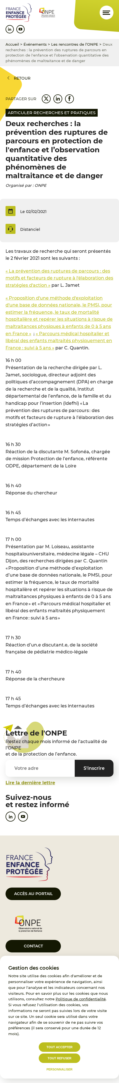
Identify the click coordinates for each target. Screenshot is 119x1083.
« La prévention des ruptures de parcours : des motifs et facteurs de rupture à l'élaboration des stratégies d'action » (59, 278)
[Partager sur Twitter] (46, 99)
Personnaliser (59, 1069)
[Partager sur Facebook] (69, 99)
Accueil (12, 44)
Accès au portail (33, 893)
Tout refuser (59, 1058)
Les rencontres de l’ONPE (74, 44)
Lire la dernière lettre (30, 782)
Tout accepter (59, 1047)
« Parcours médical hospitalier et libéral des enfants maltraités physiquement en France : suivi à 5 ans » (59, 341)
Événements (35, 44)
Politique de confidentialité (81, 999)
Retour (22, 78)
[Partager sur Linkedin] (58, 99)
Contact (33, 946)
